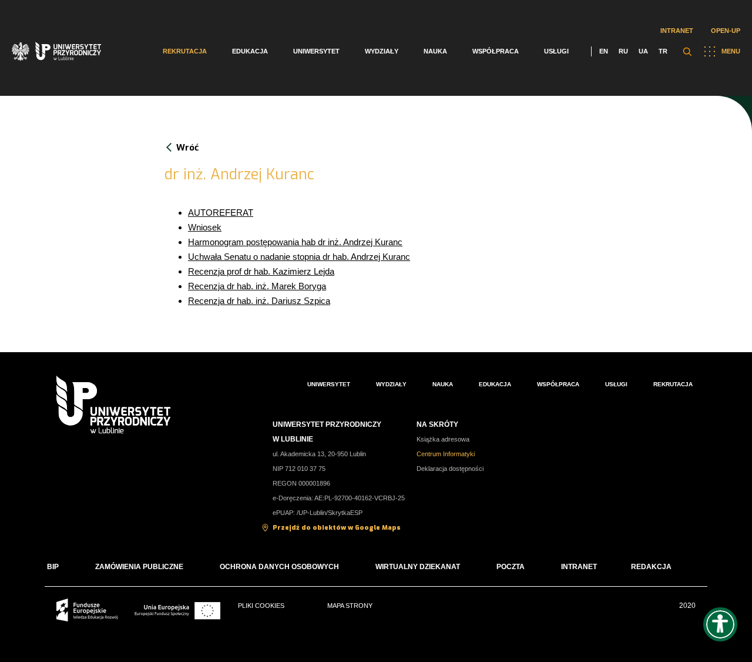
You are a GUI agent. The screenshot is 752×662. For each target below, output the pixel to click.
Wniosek (204, 227)
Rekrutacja (185, 51)
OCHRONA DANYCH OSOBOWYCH (279, 567)
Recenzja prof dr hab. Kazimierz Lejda (261, 271)
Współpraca (495, 51)
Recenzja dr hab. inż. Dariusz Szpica (259, 301)
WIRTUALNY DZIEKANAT (417, 567)
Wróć (187, 147)
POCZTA (510, 567)
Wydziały (381, 51)
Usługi (556, 51)
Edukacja (250, 51)
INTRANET (579, 567)
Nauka (435, 51)
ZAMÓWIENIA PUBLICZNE (139, 567)
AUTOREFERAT (220, 213)
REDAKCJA (651, 567)
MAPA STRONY (349, 605)
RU (623, 51)
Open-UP (725, 30)
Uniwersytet (316, 51)
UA (643, 51)
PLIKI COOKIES (261, 605)
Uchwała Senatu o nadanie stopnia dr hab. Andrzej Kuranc (299, 257)
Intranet (676, 30)
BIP (53, 567)
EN (603, 51)
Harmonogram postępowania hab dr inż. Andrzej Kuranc (295, 242)
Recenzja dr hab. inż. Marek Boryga (257, 286)
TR (663, 51)
